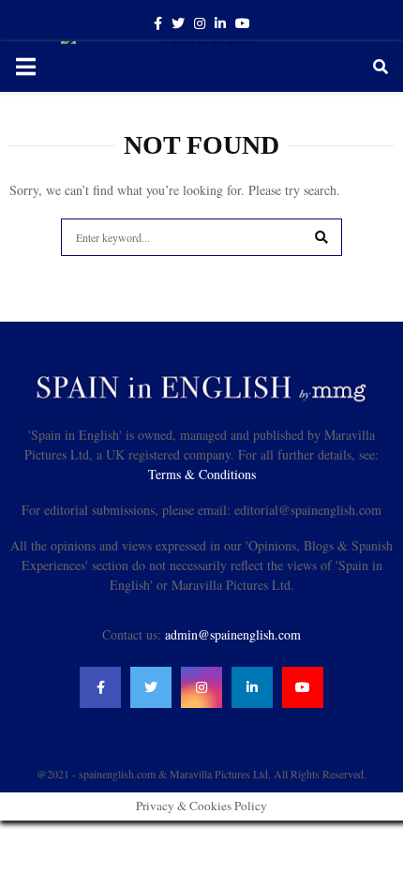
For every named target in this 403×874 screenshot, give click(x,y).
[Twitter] (151, 687)
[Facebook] (100, 687)
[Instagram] (201, 687)
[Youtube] (302, 687)
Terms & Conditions (202, 474)
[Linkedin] (252, 687)
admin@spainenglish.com (233, 634)
